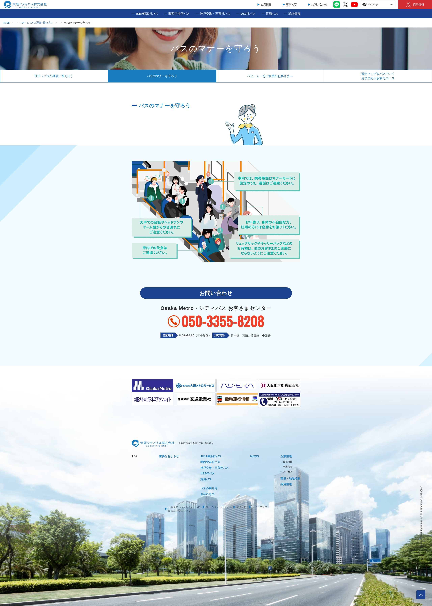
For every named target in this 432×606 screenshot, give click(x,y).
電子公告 (242, 507)
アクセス (287, 471)
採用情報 (418, 4)
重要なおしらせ (169, 456)
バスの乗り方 (209, 488)
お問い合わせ (319, 4)
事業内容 (291, 4)
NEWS (254, 456)
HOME (6, 22)
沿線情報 (294, 13)
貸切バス (272, 13)
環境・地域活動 (290, 478)
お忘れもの (207, 494)
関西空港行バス (179, 13)
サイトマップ (259, 507)
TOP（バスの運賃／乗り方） (54, 76)
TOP (135, 456)
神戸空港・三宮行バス (215, 13)
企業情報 (266, 4)
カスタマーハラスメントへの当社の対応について (184, 509)
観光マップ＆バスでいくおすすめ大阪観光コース (378, 76)
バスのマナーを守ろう (162, 76)
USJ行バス (248, 13)
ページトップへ (420, 594)
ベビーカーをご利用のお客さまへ (270, 76)
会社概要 (287, 461)
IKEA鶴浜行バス (147, 13)
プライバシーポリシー (218, 507)
